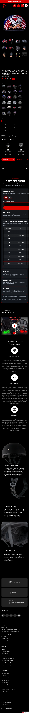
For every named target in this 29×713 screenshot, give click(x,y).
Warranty (3, 656)
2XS (5, 121)
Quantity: (3, 135)
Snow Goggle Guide (6, 702)
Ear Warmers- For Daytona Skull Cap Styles (21, 152)
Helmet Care (4, 682)
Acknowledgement (5, 651)
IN (9, 197)
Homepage (4, 624)
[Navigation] (26, 5)
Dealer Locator (5, 640)
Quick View (8, 145)
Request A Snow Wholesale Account (10, 631)
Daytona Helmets (8, 708)
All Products (4, 636)
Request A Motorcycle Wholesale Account (11, 629)
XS (14, 121)
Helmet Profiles (5, 673)
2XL (5, 130)
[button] (25, 712)
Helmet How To (5, 680)
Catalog (3, 649)
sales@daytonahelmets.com (15, 593)
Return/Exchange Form (7, 660)
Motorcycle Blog (5, 684)
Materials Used (5, 678)
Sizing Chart (4, 691)
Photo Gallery (4, 687)
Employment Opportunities (7, 658)
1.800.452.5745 (12, 592)
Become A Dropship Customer (8, 634)
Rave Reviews (4, 638)
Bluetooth (3, 675)
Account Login (4, 627)
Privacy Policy (4, 653)
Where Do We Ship (6, 665)
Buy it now (19, 159)
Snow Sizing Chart (5, 700)
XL (14, 127)
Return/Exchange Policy (7, 662)
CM (6, 197)
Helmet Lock (8, 151)
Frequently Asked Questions (8, 689)
